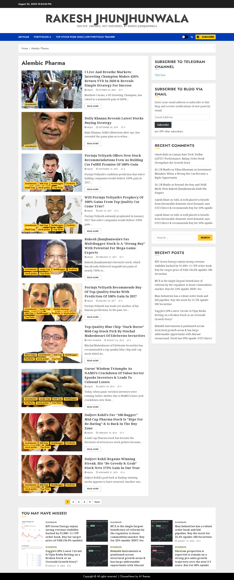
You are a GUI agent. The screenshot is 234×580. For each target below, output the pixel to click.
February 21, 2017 (108, 257)
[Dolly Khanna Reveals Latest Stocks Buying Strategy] (51, 131)
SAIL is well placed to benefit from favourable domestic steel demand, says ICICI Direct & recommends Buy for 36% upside (184, 203)
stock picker (44, 187)
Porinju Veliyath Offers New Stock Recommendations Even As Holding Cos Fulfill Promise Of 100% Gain (114, 160)
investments (30, 104)
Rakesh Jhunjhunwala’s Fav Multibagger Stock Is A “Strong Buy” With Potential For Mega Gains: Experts (115, 246)
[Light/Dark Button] (185, 36)
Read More (93, 106)
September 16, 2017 (108, 169)
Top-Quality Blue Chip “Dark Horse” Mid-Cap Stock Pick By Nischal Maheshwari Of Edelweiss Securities (115, 331)
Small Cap (30, 187)
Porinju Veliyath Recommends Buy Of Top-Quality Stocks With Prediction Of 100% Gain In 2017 (113, 291)
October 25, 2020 (107, 90)
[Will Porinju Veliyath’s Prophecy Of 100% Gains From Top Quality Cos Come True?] (51, 214)
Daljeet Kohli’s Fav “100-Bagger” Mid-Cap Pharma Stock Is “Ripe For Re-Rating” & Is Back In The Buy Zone (114, 421)
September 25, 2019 (108, 127)
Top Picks (58, 187)
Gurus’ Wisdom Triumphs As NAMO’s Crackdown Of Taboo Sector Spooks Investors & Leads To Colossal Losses (114, 375)
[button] (192, 37)
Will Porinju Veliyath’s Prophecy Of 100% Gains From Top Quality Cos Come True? (114, 201)
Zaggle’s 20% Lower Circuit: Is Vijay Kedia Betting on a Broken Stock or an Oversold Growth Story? (180, 315)
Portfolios (41, 36)
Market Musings (61, 309)
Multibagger (57, 183)
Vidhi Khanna (94, 340)
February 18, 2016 (108, 433)
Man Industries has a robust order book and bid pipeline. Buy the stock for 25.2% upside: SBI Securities (182, 300)
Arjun (90, 90)
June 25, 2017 (105, 211)
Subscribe (208, 36)
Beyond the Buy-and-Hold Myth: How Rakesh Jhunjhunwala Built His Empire (180, 188)
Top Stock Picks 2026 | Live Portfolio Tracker (85, 36)
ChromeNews (127, 576)
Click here (160, 75)
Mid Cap (44, 183)
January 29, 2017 (107, 301)
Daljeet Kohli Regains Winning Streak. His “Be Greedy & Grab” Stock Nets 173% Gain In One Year (112, 463)
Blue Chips (30, 354)
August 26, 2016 (115, 340)
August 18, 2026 (56, 566)
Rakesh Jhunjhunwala (117, 18)
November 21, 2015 (108, 472)
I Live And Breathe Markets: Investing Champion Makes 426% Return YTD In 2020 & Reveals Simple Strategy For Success (112, 78)
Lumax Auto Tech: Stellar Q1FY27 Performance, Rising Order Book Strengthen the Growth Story (179, 158)
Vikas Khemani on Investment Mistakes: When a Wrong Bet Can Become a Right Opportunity (183, 173)
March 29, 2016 (106, 387)
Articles (23, 36)
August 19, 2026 (186, 541)
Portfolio (71, 183)
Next (97, 502)
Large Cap (45, 269)
